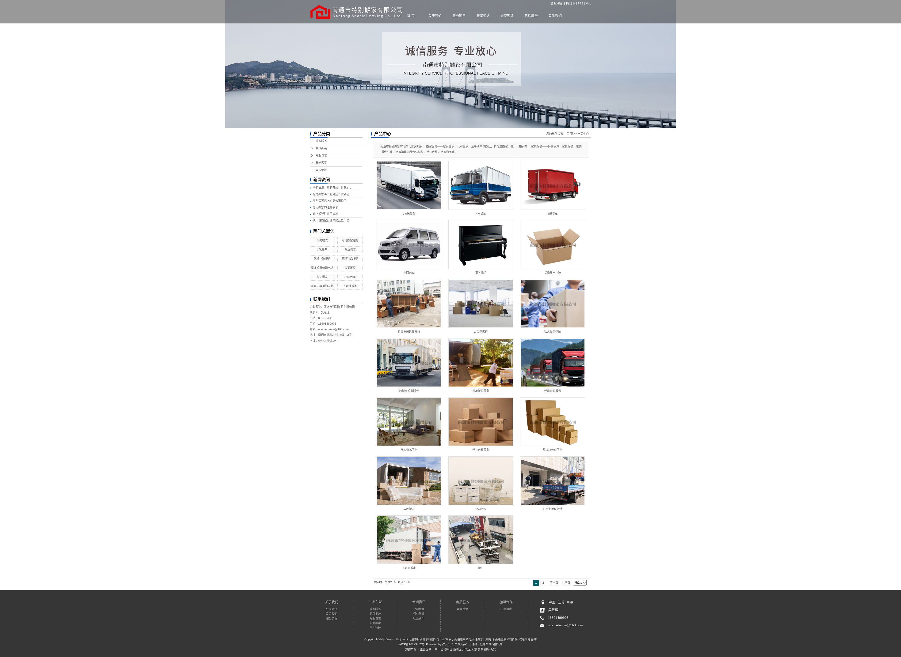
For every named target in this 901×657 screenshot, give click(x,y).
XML (588, 3)
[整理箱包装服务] (552, 421)
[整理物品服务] (409, 421)
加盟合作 (506, 602)
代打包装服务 (322, 258)
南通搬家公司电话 (322, 268)
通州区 (457, 649)
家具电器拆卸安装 (322, 286)
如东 (474, 649)
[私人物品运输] (552, 303)
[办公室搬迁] (480, 303)
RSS (580, 3)
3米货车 (322, 249)
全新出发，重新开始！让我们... (332, 187)
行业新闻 (418, 614)
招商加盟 (506, 609)
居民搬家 (409, 509)
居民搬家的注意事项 (325, 207)
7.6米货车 (409, 213)
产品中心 (583, 133)
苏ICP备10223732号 (411, 644)
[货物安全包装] (552, 244)
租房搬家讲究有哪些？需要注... (332, 194)
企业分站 (556, 3)
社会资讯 (418, 618)
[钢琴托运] (480, 244)
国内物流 (321, 170)
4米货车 (481, 213)
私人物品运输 (552, 332)
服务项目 (459, 16)
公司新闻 (418, 609)
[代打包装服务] (480, 421)
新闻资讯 (483, 16)
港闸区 (448, 649)
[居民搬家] (409, 480)
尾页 (567, 582)
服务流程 (331, 618)
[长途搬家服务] (552, 362)
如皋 (487, 649)
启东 (480, 649)
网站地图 (569, 3)
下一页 (554, 582)
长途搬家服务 (552, 391)
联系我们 (555, 16)
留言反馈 (462, 609)
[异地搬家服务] (480, 362)
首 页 (411, 16)
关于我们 (435, 16)
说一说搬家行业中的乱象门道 (331, 220)
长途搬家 (321, 163)
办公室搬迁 (481, 332)
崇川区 (439, 649)
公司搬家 (350, 268)
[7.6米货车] (409, 185)
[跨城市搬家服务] (409, 362)
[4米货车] (480, 185)
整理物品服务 (350, 258)
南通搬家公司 (462, 639)
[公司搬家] (480, 480)
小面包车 (350, 277)
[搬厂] (480, 539)
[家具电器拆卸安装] (409, 303)
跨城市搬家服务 (409, 391)
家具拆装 (321, 148)
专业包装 (321, 155)
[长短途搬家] (409, 539)
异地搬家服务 (350, 240)
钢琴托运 (480, 272)
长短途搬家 (350, 286)
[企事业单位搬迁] (552, 480)
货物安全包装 (552, 272)
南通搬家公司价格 (506, 639)
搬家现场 (507, 16)
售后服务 (531, 16)
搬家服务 (321, 141)
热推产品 (410, 649)
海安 (493, 649)
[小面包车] (409, 244)
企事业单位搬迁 (552, 509)
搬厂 (481, 568)
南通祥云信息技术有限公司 (486, 644)
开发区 (466, 649)
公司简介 (331, 609)
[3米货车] (552, 185)
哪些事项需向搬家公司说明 (330, 201)
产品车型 (375, 602)
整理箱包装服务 (552, 450)
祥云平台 (447, 644)
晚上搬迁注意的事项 (325, 214)
